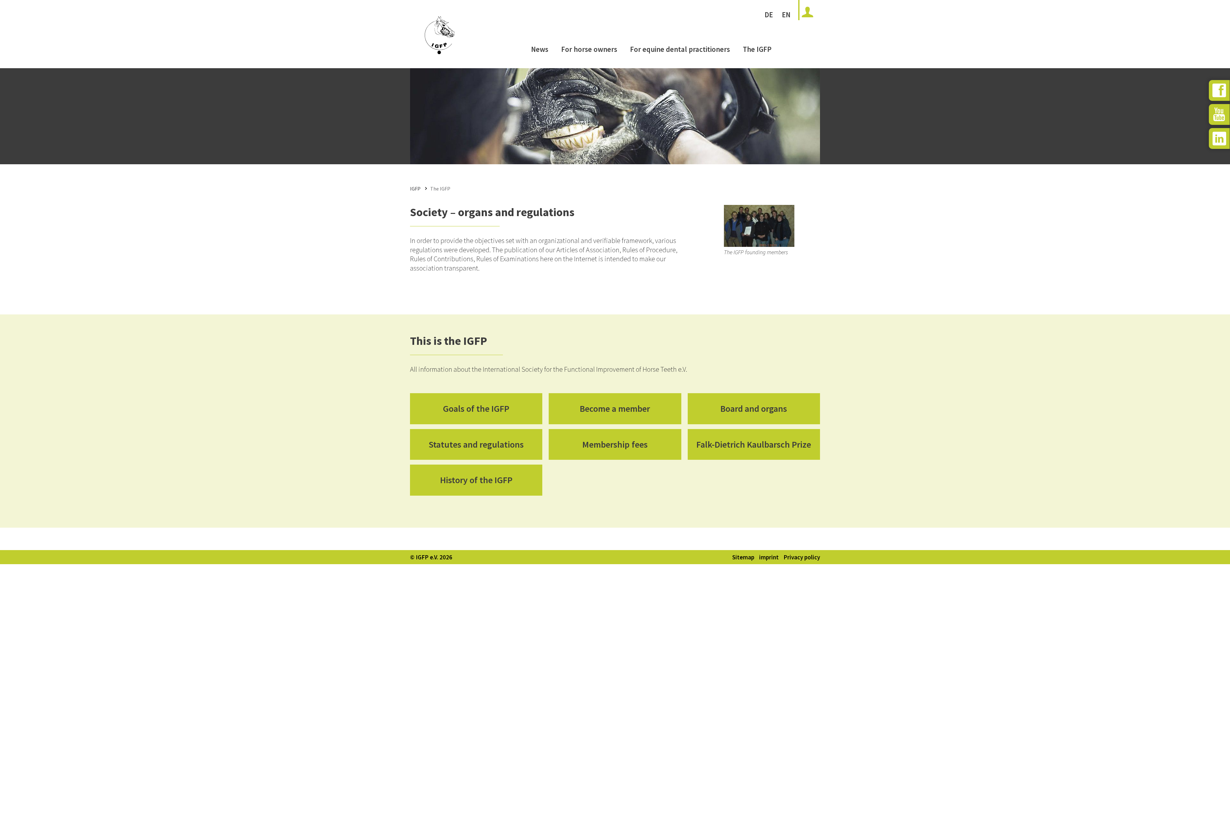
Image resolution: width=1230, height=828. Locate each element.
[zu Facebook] (1219, 90)
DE (769, 14)
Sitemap (743, 557)
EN (786, 14)
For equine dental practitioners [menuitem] (680, 49)
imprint (769, 557)
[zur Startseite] (439, 51)
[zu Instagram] (1219, 138)
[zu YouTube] (1219, 114)
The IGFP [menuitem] (757, 49)
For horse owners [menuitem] (589, 49)
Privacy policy (801, 557)
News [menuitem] (539, 49)
